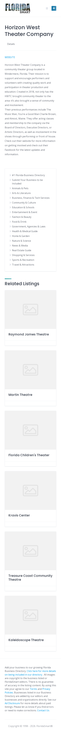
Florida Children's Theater (28, 455)
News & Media (20, 245)
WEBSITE (10, 57)
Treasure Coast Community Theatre (30, 578)
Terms (33, 689)
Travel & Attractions (23, 264)
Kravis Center (19, 515)
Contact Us (43, 710)
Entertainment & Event (24, 212)
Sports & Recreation (23, 259)
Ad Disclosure (12, 703)
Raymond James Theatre (28, 334)
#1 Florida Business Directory (28, 175)
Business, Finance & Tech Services (31, 197)
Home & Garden (21, 236)
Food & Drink (19, 221)
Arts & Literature (21, 193)
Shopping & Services (23, 255)
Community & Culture (24, 202)
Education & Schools (23, 207)
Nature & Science (21, 240)
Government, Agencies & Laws (28, 226)
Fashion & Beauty (21, 217)
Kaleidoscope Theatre (26, 640)
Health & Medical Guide (25, 231)
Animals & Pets (20, 188)
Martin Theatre (20, 395)
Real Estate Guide (21, 250)
